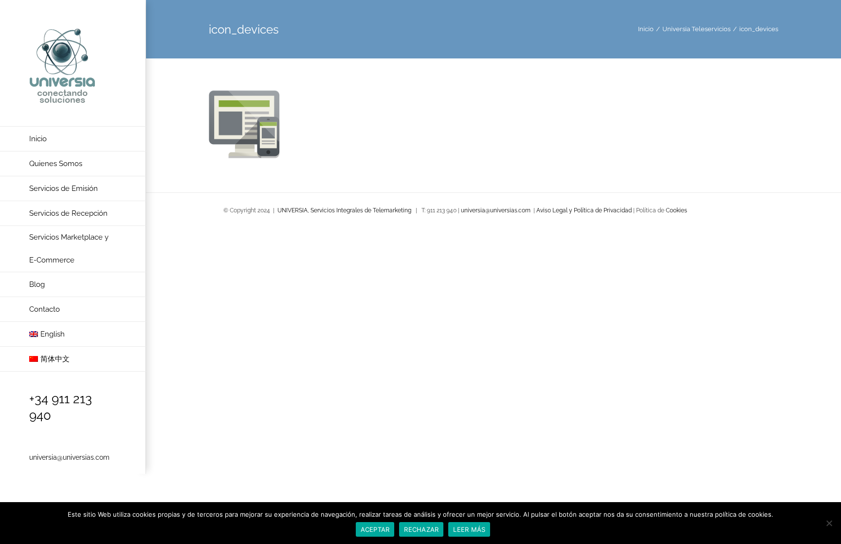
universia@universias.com (69, 457)
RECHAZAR (421, 529)
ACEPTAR (375, 529)
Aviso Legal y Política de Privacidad (584, 210)
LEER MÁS (469, 529)
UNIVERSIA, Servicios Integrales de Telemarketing (344, 210)
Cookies (676, 210)
